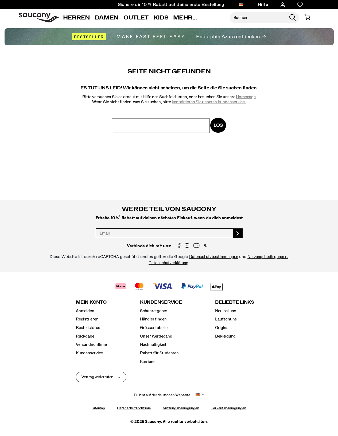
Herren (76, 18)
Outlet (136, 18)
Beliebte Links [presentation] (234, 302)
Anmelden (85, 311)
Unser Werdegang (156, 336)
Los (218, 125)
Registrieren (87, 319)
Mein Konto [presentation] (91, 302)
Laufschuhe (226, 319)
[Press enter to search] (292, 17)
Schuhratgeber (153, 311)
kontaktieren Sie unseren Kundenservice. (209, 102)
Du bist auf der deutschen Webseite (162, 395)
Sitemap (98, 408)
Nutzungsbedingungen (181, 408)
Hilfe (263, 4)
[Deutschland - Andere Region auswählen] (241, 5)
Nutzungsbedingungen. (267, 257)
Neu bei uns (225, 311)
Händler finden (153, 319)
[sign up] (238, 233)
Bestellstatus (88, 328)
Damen (107, 18)
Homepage (245, 97)
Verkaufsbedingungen (228, 408)
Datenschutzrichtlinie (134, 408)
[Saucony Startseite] (39, 18)
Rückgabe (85, 336)
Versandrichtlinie (91, 344)
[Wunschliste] (300, 4)
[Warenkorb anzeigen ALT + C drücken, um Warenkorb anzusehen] (307, 17)
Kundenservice (89, 353)
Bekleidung (225, 336)
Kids (161, 18)
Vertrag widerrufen (97, 377)
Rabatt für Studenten (159, 353)
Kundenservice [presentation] (161, 302)
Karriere (147, 361)
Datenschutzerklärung (168, 263)
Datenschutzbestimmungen (213, 257)
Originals (223, 328)
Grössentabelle (154, 328)
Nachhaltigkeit (153, 344)
